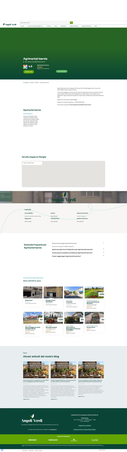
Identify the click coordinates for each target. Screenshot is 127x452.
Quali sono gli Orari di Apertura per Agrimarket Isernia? (72, 249)
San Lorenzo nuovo (93, 300)
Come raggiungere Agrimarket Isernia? (66, 256)
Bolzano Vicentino (94, 325)
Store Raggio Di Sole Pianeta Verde (32, 328)
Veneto (67, 325)
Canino (70, 300)
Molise (36, 82)
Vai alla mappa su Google (34, 157)
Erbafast (69, 302)
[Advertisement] (63, 10)
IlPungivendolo (51, 327)
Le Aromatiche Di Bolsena (93, 302)
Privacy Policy (24, 450)
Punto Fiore (91, 327)
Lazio (67, 300)
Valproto (72, 325)
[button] (78, 244)
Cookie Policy (31, 450)
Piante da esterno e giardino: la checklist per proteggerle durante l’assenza (36, 381)
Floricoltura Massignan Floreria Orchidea (73, 329)
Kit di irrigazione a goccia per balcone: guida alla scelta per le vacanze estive (90, 381)
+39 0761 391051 (29, 330)
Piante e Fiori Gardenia (50, 301)
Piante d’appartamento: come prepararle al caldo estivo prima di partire (63, 381)
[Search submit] (71, 23)
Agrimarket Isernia (43, 65)
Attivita (32, 82)
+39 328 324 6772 (50, 329)
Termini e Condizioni (38, 450)
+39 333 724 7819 (71, 303)
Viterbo (29, 325)
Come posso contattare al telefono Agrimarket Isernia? (72, 253)
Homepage (26, 82)
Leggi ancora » (26, 399)
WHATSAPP (23, 447)
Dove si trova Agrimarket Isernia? (64, 243)
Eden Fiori (29, 300)
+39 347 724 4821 (91, 305)
